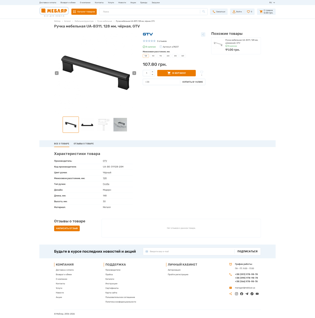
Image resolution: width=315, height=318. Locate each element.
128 (105, 178)
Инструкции (111, 283)
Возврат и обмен (68, 2)
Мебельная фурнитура (84, 21)
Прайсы (109, 274)
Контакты (99, 2)
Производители (112, 270)
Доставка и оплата (47, 2)
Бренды (143, 2)
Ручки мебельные (104, 21)
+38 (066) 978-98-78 (246, 281)
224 (168, 56)
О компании (85, 2)
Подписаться (247, 251)
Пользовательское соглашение (120, 297)
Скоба (106, 184)
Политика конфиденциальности (120, 302)
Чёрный (107, 172)
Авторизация (174, 270)
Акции (133, 2)
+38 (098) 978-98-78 (246, 278)
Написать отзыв (67, 228)
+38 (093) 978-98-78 (246, 274)
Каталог (67, 21)
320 (182, 56)
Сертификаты (111, 288)
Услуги (111, 2)
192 (160, 56)
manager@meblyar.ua (245, 288)
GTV (105, 161)
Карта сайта (111, 293)
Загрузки (156, 2)
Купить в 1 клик (192, 82)
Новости (122, 2)
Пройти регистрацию (178, 274)
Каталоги (109, 279)
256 (175, 56)
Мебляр (57, 21)
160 (153, 56)
